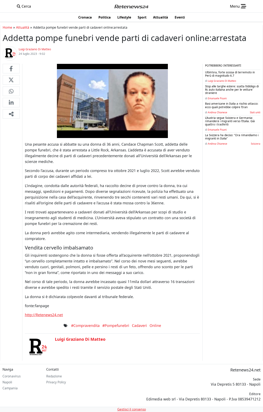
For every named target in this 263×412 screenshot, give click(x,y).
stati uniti (255, 112)
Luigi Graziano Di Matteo (222, 80)
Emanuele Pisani (217, 98)
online (155, 325)
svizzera (255, 143)
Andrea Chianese (217, 112)
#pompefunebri (115, 325)
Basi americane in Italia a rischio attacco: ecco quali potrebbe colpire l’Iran (231, 105)
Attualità (22, 27)
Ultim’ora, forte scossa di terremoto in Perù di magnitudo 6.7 (230, 74)
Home (7, 27)
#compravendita (85, 325)
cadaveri (139, 325)
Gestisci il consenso (131, 409)
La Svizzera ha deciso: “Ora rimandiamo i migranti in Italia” (231, 136)
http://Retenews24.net (44, 314)
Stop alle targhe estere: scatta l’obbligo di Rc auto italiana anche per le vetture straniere (232, 90)
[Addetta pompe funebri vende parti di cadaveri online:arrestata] (11, 68)
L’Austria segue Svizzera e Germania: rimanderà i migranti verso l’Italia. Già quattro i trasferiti (230, 121)
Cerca (26, 6)
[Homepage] (131, 6)
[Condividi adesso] (11, 114)
